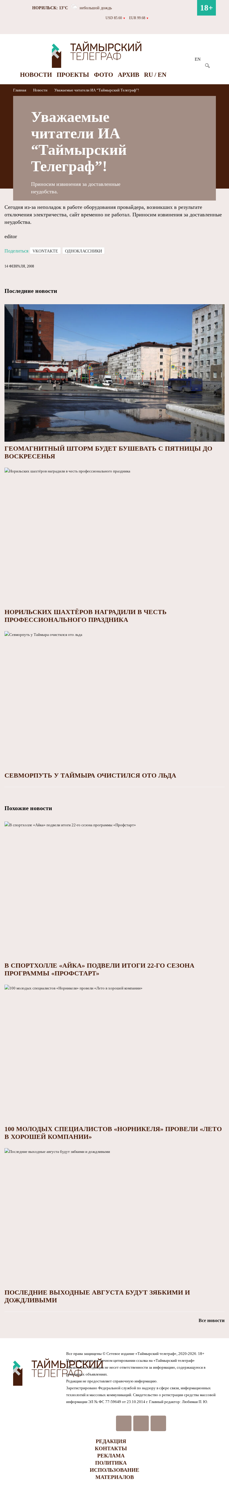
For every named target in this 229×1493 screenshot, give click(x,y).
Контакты (111, 1448)
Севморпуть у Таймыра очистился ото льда (90, 775)
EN (198, 59)
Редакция (111, 1441)
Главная (20, 90)
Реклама (111, 1456)
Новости (36, 74)
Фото (103, 74)
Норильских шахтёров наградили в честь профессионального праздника (85, 615)
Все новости (212, 1320)
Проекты (73, 74)
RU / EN (155, 74)
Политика (111, 1463)
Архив (128, 74)
